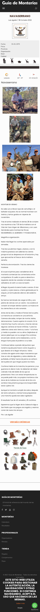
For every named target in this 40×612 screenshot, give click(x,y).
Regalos (4, 554)
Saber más (20, 603)
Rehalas (4, 542)
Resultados (6, 525)
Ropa (3, 561)
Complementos (7, 557)
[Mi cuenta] (36, 8)
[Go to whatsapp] (34, 605)
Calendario (5, 522)
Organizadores (7, 538)
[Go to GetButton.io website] (34, 609)
